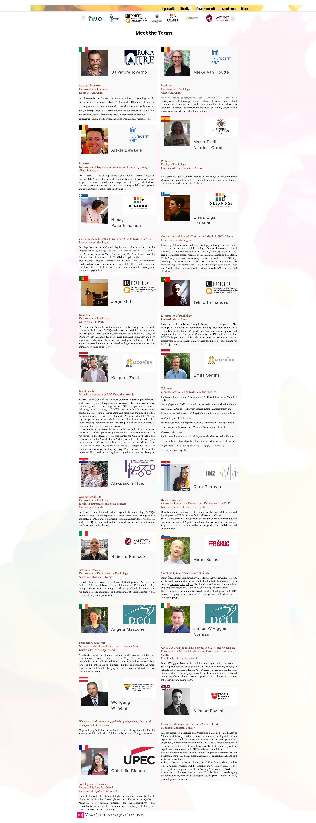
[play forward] (232, 18)
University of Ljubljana (181, 584)
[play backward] (83, 18)
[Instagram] (80, 815)
